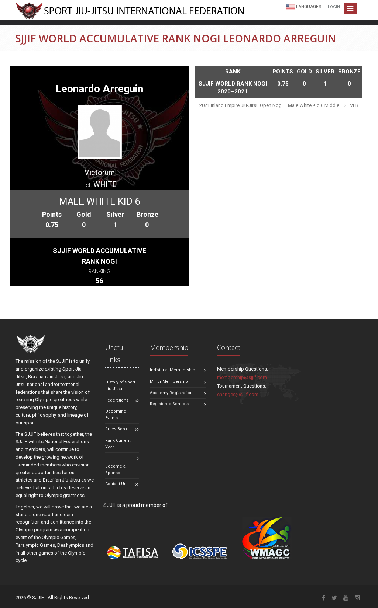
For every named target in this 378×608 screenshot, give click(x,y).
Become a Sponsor (115, 469)
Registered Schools (169, 404)
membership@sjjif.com (242, 377)
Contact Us (115, 484)
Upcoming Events (115, 414)
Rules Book (116, 429)
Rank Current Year (117, 443)
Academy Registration (171, 392)
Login (334, 6)
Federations (116, 400)
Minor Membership (169, 381)
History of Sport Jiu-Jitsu (120, 385)
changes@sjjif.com (237, 394)
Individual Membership (172, 370)
